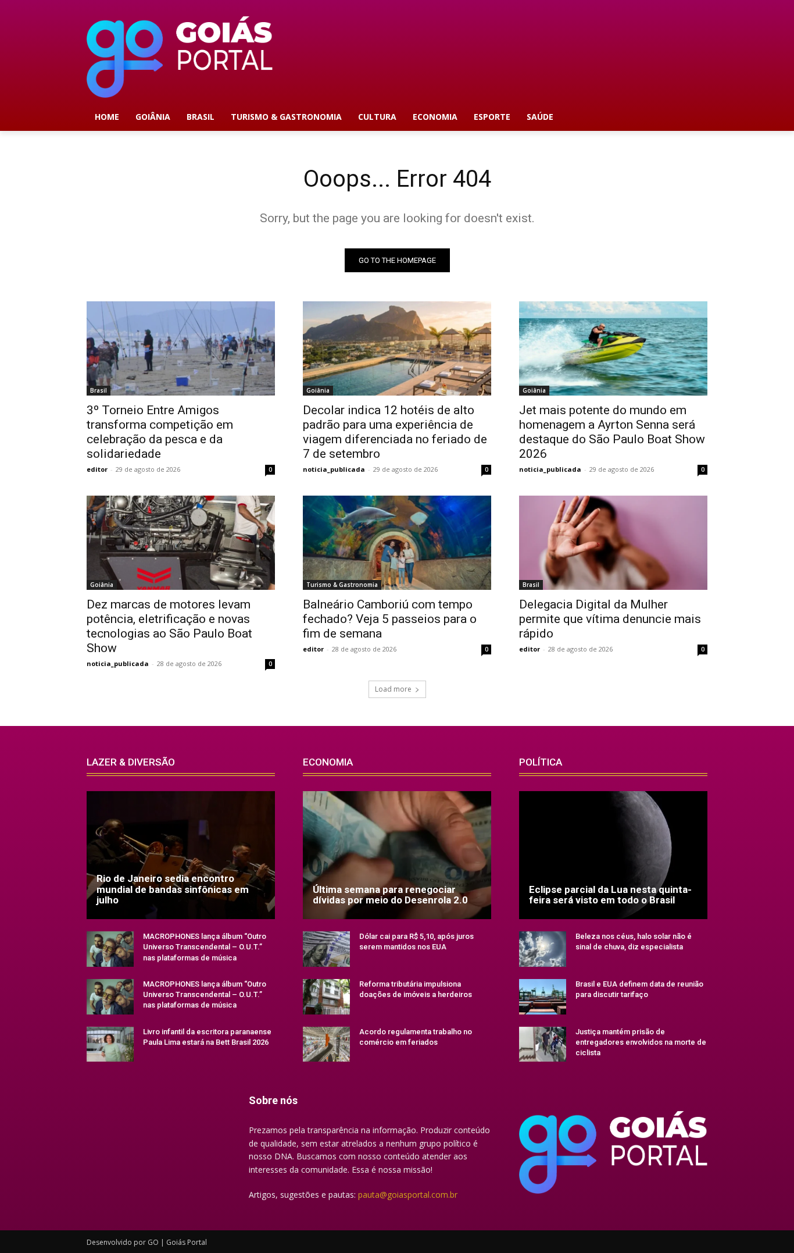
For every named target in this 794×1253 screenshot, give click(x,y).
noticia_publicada (334, 469)
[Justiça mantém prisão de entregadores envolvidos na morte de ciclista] (542, 1044)
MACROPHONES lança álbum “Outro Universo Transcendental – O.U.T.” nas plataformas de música (204, 947)
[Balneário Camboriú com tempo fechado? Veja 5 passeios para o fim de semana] (397, 543)
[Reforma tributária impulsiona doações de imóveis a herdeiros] (326, 996)
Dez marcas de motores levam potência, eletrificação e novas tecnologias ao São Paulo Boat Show (169, 626)
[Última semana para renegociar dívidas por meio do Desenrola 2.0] (397, 855)
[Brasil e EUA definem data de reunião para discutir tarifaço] (542, 996)
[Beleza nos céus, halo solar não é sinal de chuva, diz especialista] (542, 949)
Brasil (98, 390)
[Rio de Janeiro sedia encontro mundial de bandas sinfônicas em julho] (181, 855)
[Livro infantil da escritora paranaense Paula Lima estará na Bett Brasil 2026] (110, 1044)
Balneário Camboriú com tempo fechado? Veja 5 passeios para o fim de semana (390, 618)
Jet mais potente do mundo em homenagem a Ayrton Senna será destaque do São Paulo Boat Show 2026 (612, 432)
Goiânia (318, 390)
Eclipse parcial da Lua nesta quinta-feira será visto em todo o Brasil (610, 895)
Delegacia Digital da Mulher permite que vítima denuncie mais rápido (610, 618)
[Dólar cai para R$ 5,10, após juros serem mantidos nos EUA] (326, 949)
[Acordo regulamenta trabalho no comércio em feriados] (326, 1044)
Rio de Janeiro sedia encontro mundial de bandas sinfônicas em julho (172, 889)
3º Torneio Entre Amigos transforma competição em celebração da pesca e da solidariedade (160, 432)
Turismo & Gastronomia (342, 585)
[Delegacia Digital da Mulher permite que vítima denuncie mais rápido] (613, 543)
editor (97, 469)
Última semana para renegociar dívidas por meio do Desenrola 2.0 (390, 895)
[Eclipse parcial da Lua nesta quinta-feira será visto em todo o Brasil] (613, 855)
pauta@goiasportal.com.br (407, 1194)
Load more (393, 689)
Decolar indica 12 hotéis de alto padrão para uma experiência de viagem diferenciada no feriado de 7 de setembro (395, 432)
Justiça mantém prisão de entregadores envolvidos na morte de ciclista (640, 1042)
